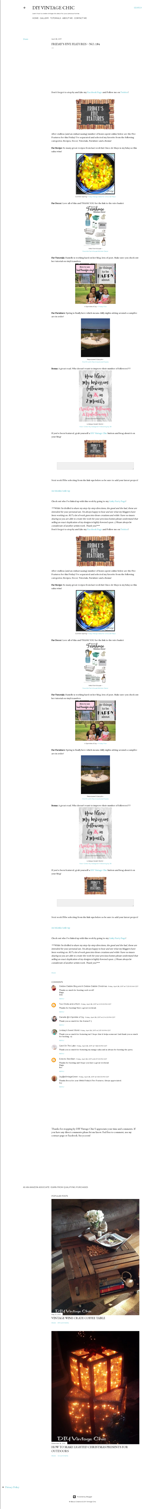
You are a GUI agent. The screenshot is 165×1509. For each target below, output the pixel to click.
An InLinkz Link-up (60, 491)
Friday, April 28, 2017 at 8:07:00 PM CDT (91, 1059)
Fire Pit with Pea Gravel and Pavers (95, 362)
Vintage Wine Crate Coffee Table (78, 1318)
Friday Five (102, 306)
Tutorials (55, 18)
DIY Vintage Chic (53, 8)
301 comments (63, 1323)
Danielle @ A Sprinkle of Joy (71, 1017)
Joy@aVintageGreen (68, 1077)
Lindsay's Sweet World (69, 1030)
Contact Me (80, 18)
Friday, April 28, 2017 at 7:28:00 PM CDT (92, 1046)
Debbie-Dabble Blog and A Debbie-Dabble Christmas (83, 986)
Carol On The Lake (67, 1046)
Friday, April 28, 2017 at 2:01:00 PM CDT (96, 1004)
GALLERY (44, 18)
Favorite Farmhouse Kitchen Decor (95, 251)
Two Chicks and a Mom (69, 1004)
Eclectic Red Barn (67, 1059)
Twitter (124, 92)
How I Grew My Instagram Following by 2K (95, 427)
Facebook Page (94, 92)
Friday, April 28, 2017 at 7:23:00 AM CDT (123, 986)
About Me (67, 18)
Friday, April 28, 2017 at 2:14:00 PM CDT (100, 1017)
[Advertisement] (62, 24)
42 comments (63, 1456)
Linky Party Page (117, 501)
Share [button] (25, 39)
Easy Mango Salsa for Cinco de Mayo (102, 197)
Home (35, 18)
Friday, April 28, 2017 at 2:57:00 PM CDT (95, 1030)
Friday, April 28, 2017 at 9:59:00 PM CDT (94, 1077)
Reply (61, 999)
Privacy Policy (12, 1487)
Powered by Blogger (84, 1497)
